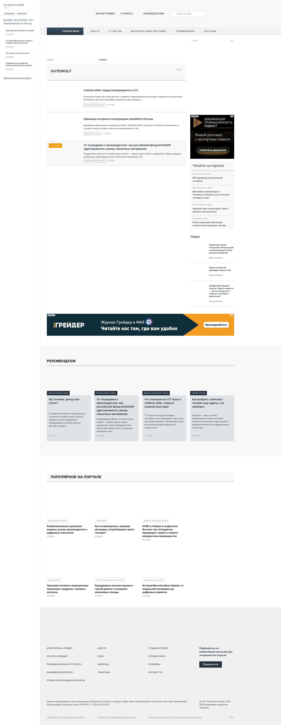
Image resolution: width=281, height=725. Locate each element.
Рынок (101, 656)
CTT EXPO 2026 (115, 31)
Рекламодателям (153, 14)
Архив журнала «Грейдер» (60, 648)
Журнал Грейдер (105, 14)
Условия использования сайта (65, 717)
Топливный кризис (185, 31)
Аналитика (103, 664)
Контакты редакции (57, 656)
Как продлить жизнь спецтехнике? (149, 31)
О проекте (127, 14)
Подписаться (210, 664)
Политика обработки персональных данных (175, 717)
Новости (94, 31)
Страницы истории (158, 648)
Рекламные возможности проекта (17, 78)
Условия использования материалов (66, 680)
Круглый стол (155, 672)
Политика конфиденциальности (117, 717)
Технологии (104, 672)
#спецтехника (9, 13)
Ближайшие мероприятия (60, 672)
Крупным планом (156, 656)
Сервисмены (154, 664)
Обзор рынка (210, 31)
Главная (50, 60)
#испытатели (22, 13)
